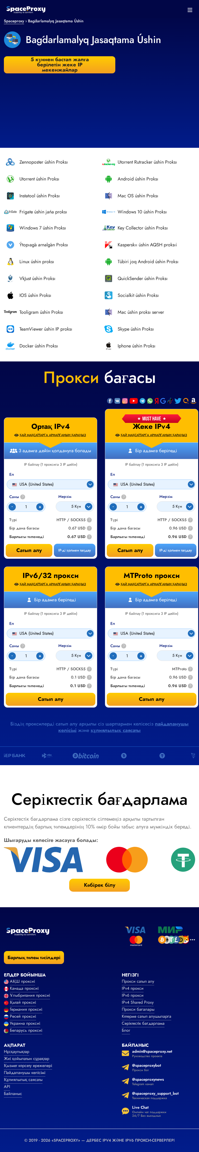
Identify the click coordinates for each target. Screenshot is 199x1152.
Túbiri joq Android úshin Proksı (148, 262)
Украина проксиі (25, 1023)
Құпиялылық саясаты (23, 1080)
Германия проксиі (26, 1009)
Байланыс (13, 1094)
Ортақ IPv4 (50, 426)
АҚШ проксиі (22, 981)
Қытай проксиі (23, 1002)
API (7, 1087)
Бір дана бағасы (125, 528)
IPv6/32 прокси (51, 575)
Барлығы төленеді (127, 537)
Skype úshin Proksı (136, 329)
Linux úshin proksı (36, 262)
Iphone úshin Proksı (136, 346)
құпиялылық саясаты (116, 730)
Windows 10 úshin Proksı (142, 212)
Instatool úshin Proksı (39, 196)
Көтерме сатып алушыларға (146, 1016)
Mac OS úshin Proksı (138, 196)
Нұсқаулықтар (16, 1052)
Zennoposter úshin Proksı (43, 162)
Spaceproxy (14, 21)
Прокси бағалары (138, 1009)
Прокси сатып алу (138, 981)
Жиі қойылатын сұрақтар (26, 1059)
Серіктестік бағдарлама (143, 1023)
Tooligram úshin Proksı (41, 312)
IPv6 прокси (133, 995)
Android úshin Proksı (138, 179)
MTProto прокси (152, 575)
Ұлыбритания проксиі (30, 995)
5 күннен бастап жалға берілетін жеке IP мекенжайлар (60, 64)
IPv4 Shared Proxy (138, 1002)
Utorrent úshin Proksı (39, 179)
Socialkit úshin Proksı (138, 295)
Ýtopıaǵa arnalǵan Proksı (43, 245)
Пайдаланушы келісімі (24, 1073)
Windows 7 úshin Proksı (42, 228)
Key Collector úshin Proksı (143, 228)
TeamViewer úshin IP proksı (45, 329)
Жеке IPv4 (151, 426)
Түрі (114, 520)
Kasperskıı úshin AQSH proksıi (147, 245)
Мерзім (165, 496)
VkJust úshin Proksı (37, 278)
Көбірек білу (99, 885)
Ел (112, 474)
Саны (117, 496)
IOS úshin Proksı (35, 295)
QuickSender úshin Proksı (143, 278)
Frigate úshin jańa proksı (43, 212)
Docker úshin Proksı (38, 346)
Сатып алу (130, 550)
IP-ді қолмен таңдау (175, 550)
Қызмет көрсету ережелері (28, 1066)
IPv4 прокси (133, 988)
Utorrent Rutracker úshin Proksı (147, 162)
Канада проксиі (24, 988)
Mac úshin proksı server (141, 312)
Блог (126, 1030)
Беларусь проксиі (26, 1030)
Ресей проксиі (23, 1016)
